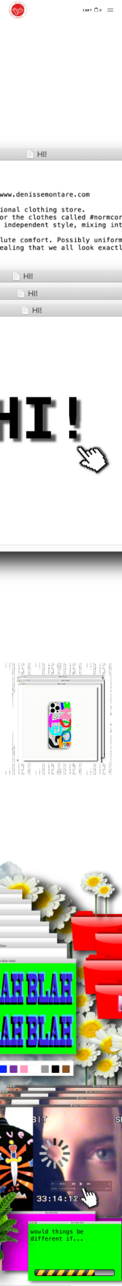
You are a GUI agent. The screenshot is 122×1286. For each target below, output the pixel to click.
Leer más (95, 753)
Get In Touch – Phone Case (54, 750)
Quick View (97, 693)
